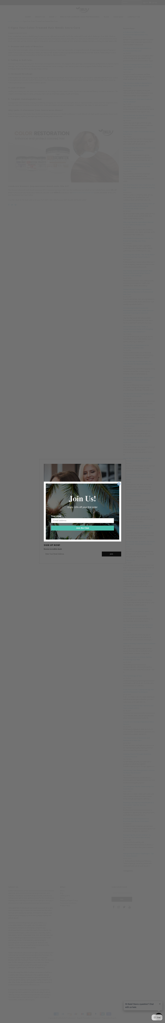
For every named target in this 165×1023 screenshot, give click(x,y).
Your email (56, 516)
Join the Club (82, 528)
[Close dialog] (119, 484)
